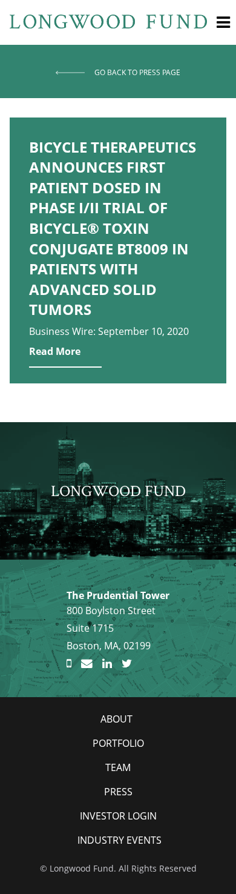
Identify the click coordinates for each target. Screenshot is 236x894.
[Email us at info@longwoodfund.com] (87, 664)
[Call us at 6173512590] (69, 664)
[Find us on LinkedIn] (107, 664)
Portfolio (118, 743)
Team (118, 767)
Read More (54, 351)
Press (118, 791)
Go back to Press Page (137, 72)
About (116, 719)
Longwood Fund (118, 490)
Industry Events (119, 840)
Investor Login (118, 816)
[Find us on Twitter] (127, 664)
